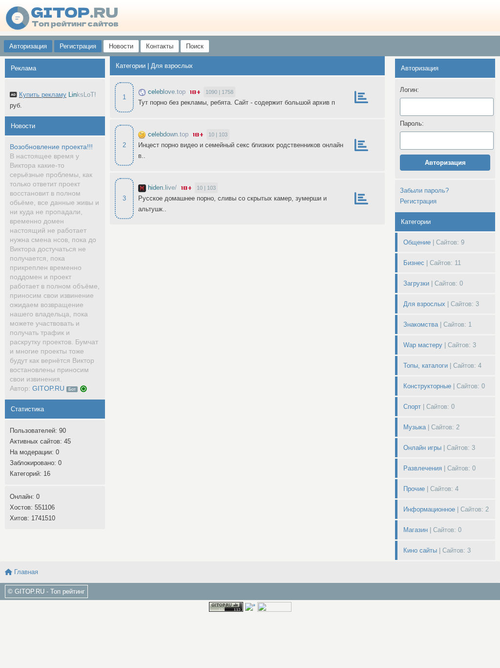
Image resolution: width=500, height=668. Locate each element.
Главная (25, 572)
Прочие (414, 488)
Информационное (429, 509)
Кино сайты (420, 550)
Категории (131, 65)
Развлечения (422, 468)
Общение (417, 242)
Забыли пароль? (424, 190)
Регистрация (78, 46)
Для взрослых (424, 304)
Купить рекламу (42, 94)
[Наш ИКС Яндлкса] (274, 606)
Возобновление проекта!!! (51, 147)
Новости (121, 46)
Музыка (414, 427)
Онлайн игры (422, 447)
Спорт (412, 406)
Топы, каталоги (425, 365)
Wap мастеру (422, 345)
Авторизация (28, 46)
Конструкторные (427, 386)
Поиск (195, 46)
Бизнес (413, 263)
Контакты (159, 46)
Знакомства (420, 324)
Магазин (415, 530)
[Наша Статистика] (226, 606)
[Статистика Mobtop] (250, 606)
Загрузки (416, 283)
